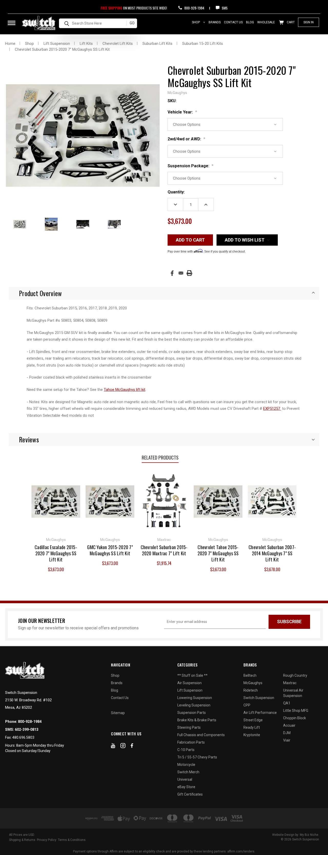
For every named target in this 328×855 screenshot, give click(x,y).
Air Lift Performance (260, 713)
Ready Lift (251, 727)
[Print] (189, 273)
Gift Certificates (190, 794)
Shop (196, 22)
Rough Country (295, 675)
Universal (184, 779)
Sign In (308, 22)
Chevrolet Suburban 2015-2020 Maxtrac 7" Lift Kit (164, 550)
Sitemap (118, 713)
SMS (224, 8)
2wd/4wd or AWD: (186, 139)
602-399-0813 (26, 729)
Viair (286, 740)
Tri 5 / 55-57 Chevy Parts (197, 757)
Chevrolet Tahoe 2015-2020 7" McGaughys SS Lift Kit (218, 553)
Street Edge (253, 720)
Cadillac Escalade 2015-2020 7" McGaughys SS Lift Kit (56, 553)
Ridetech (250, 690)
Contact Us (233, 22)
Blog (250, 22)
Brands (215, 22)
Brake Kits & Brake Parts (196, 720)
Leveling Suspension (193, 705)
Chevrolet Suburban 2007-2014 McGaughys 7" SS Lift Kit (272, 553)
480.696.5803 (23, 737)
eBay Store (186, 787)
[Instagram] (123, 747)
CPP (246, 705)
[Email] (181, 273)
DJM (287, 733)
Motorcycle (186, 765)
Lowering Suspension (194, 698)
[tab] (164, 293)
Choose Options (55, 501)
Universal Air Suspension (293, 693)
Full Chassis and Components (201, 735)
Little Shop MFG (295, 710)
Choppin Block (294, 718)
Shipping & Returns (22, 840)
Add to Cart (164, 501)
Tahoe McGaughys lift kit (124, 389)
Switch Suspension (258, 698)
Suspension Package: (190, 165)
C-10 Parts (185, 750)
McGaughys (252, 683)
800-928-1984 (193, 8)
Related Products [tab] (160, 457)
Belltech (250, 675)
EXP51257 (272, 408)
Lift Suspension (189, 690)
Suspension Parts (191, 713)
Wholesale (266, 22)
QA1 (286, 703)
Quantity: (176, 192)
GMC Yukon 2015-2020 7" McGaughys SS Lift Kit (110, 550)
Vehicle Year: (182, 112)
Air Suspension (189, 683)
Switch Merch (188, 772)
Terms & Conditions (72, 840)
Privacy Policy (46, 840)
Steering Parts (189, 727)
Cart (290, 22)
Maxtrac (289, 683)
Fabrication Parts (191, 742)
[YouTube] (113, 747)
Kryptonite (251, 735)
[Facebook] (172, 273)
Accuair (289, 725)
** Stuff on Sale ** (192, 675)
